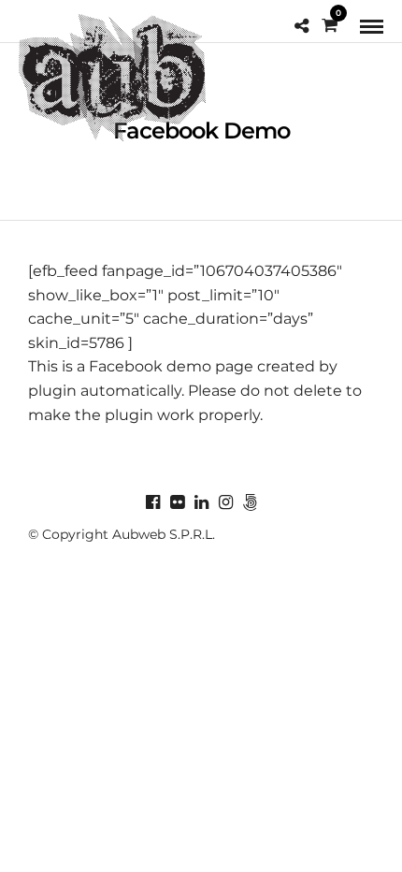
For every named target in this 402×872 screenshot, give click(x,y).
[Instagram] (225, 502)
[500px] (249, 502)
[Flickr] (176, 502)
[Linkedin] (201, 502)
